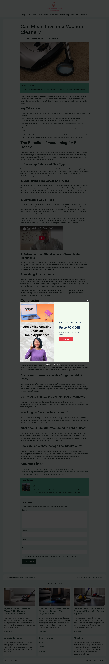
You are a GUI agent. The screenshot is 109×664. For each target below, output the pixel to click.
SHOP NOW (66, 339)
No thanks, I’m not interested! (54, 364)
